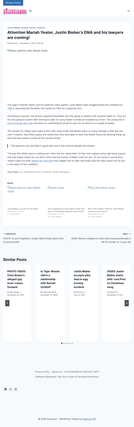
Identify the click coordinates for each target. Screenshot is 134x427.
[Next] (127, 303)
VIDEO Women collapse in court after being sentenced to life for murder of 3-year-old (101, 238)
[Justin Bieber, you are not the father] (26, 196)
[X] (10, 389)
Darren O (14, 43)
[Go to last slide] (7, 303)
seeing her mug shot (42, 160)
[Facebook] (5, 389)
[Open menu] (128, 11)
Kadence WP (89, 419)
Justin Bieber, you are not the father (22, 209)
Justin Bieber (13, 28)
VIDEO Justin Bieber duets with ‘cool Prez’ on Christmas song (116, 279)
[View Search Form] (30, 11)
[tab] (61, 343)
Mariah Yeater (28, 28)
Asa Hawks (14, 292)
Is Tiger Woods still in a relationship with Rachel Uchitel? (50, 279)
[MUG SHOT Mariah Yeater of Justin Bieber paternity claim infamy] (106, 196)
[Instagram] (15, 389)
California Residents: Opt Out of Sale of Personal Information (67, 376)
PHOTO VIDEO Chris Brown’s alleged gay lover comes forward (16, 279)
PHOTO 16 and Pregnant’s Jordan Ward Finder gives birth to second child (33, 238)
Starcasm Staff (49, 292)
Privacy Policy (13, 2)
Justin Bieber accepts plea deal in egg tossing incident (82, 279)
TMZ (10, 108)
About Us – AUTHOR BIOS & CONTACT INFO (75, 371)
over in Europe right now (20, 123)
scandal (41, 28)
